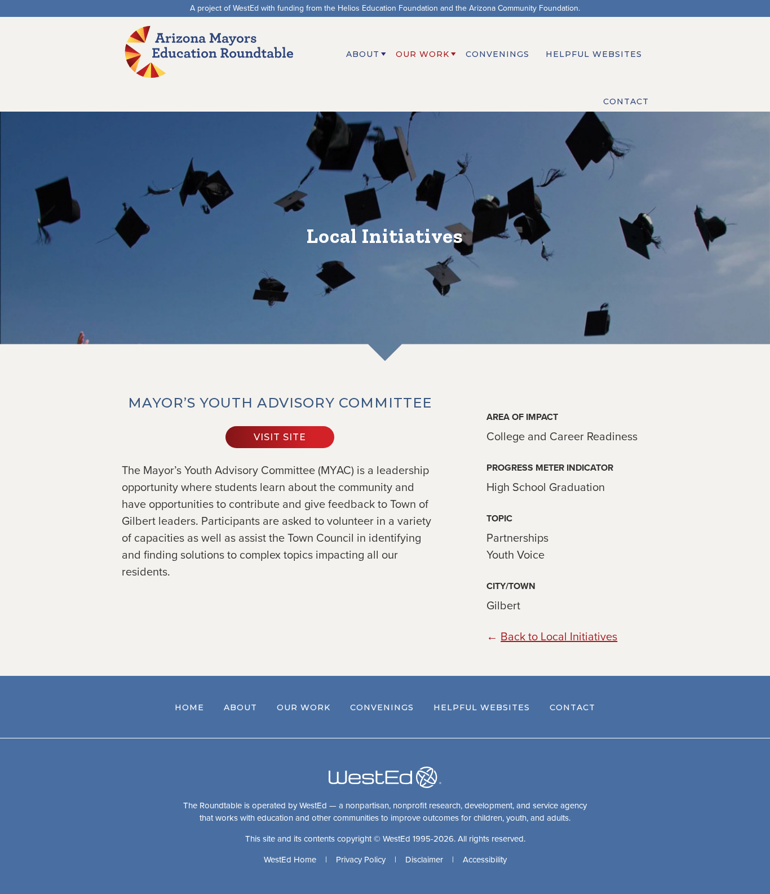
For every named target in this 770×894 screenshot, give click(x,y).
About (240, 707)
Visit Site (280, 437)
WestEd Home (290, 860)
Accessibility (485, 860)
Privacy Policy (361, 860)
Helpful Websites (481, 707)
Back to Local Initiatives (559, 637)
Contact (572, 707)
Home (189, 707)
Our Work (303, 707)
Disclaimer (424, 860)
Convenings (382, 707)
